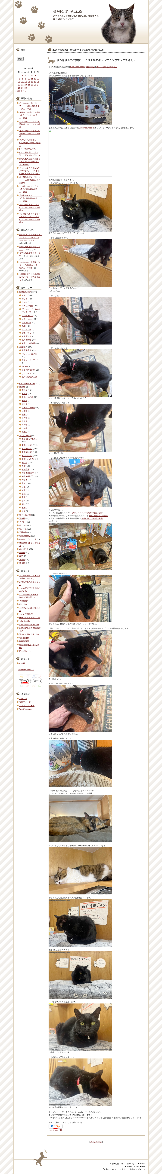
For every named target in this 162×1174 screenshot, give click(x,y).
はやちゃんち (27, 319)
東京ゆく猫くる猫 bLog (29, 634)
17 (29, 82)
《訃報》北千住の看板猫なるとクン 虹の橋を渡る (29, 277)
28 (19, 88)
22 (22, 85)
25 (32, 85)
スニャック (26, 329)
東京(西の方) (27, 452)
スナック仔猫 (27, 306)
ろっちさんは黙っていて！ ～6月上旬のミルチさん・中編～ (29, 106)
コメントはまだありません (106, 67)
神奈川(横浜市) (28, 476)
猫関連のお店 (25, 536)
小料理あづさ (27, 315)
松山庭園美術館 (28, 370)
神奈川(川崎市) (28, 473)
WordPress (140, 1166)
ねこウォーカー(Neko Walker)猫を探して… (28, 595)
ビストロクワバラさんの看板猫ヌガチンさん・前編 (29, 133)
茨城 (23, 494)
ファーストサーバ (121, 1169)
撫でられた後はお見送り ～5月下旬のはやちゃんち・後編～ (30, 162)
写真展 (22, 518)
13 (38, 78)
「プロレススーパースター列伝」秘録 (86, 513)
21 (19, 85)
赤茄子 (24, 299)
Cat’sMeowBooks (86, 128)
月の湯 (24, 425)
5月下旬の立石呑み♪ (28, 149)
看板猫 (22, 347)
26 (35, 85)
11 (32, 78)
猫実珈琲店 (24, 641)
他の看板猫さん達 (29, 377)
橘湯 (23, 414)
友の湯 (24, 390)
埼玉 (23, 487)
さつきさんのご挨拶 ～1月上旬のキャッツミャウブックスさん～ (96, 60)
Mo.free (25, 366)
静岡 (23, 511)
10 (29, 78)
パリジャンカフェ (29, 354)
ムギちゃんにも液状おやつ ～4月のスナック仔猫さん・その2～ (29, 265)
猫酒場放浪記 (25, 292)
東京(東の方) (27, 449)
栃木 (23, 490)
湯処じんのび (27, 397)
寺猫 (23, 466)
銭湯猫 (22, 387)
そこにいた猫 (25, 436)
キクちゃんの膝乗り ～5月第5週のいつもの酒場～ (29, 143)
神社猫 (24, 462)
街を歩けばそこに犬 (27, 539)
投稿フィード (25, 702)
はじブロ (23, 604)
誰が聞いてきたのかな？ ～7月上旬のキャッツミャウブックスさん (30, 237)
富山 (23, 497)
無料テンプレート (137, 1169)
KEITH (24, 326)
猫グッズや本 (25, 515)
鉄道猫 (22, 553)
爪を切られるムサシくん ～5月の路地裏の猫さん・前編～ (30, 198)
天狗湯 (24, 394)
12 (35, 78)
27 (38, 85)
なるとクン (26, 373)
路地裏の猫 (26, 322)
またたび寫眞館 (26, 614)
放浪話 (22, 559)
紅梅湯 (24, 411)
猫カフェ (23, 525)
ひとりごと (24, 549)
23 (26, 85)
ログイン (23, 699)
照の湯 (24, 418)
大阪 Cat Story (25, 621)
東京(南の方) (27, 455)
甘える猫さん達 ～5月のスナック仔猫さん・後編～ (29, 207)
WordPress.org (25, 709)
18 (32, 82)
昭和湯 (24, 404)
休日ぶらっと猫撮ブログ (29, 617)
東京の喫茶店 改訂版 (98, 516)
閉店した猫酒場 (28, 343)
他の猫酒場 (26, 340)
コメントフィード (26, 705)
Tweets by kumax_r (26, 670)
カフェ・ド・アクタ (30, 360)
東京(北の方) (27, 445)
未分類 (22, 563)
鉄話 (21, 556)
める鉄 (22, 663)
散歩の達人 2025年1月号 (92, 518)
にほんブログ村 (55, 1130)
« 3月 (17, 91)
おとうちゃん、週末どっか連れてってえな (29, 576)
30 (26, 88)
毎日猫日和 (24, 638)
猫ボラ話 (23, 529)
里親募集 (23, 532)
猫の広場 (25, 469)
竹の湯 (24, 428)
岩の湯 (24, 400)
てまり (24, 295)
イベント (23, 522)
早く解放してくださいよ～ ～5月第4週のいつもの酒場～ (29, 180)
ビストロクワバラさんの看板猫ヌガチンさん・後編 (29, 124)
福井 (23, 504)
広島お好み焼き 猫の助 (29, 624)
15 (22, 82)
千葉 (23, 483)
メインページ (96, 1142)
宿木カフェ (26, 333)
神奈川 (24, 480)
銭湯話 (24, 432)
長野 (23, 508)
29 (22, 88)
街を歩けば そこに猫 (67, 11)
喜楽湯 (24, 421)
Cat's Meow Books (77, 67)
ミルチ (24, 302)
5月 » (23, 91)
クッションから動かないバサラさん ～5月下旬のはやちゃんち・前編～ (29, 171)
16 (26, 82)
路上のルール (25, 651)
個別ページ (90, 67)
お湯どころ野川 (28, 407)
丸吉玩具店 (26, 350)
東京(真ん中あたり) (30, 439)
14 (19, 82)
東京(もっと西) (28, 459)
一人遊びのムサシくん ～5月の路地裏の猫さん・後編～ (29, 189)
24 (29, 85)
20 (38, 82)
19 (35, 82)
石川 (23, 501)
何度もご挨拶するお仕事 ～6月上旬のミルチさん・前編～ (30, 115)
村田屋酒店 (26, 336)
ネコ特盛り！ (25, 601)
